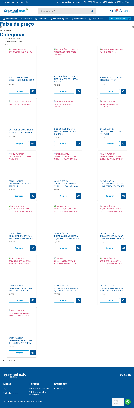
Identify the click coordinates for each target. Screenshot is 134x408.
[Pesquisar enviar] (92, 11)
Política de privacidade (39, 388)
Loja (5, 388)
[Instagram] (125, 375)
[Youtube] (129, 375)
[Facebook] (121, 375)
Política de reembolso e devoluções (39, 393)
